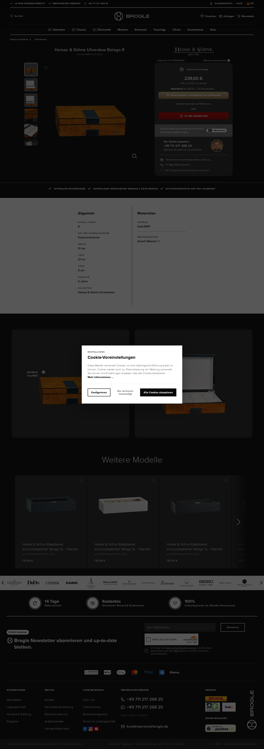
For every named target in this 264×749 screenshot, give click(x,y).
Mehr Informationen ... (101, 377)
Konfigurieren (99, 392)
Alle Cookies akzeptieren (158, 392)
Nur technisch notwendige (125, 392)
